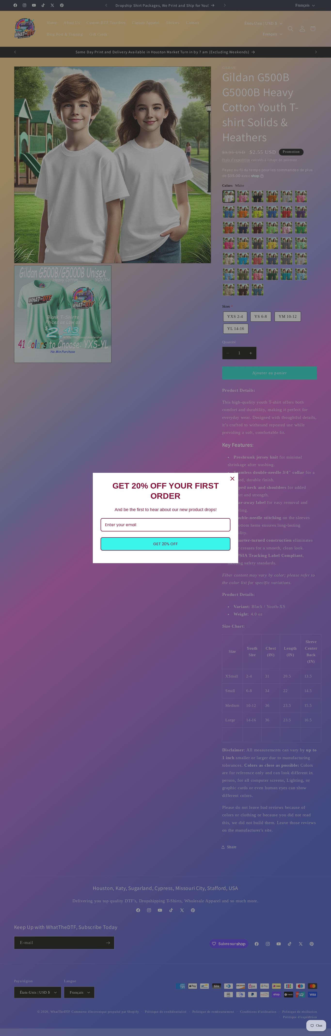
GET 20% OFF (165, 544)
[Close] (232, 478)
